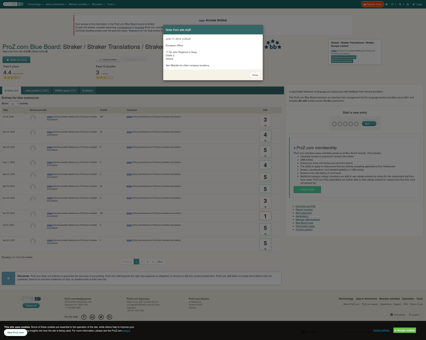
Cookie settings (381, 330)
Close (255, 75)
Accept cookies (406, 330)
